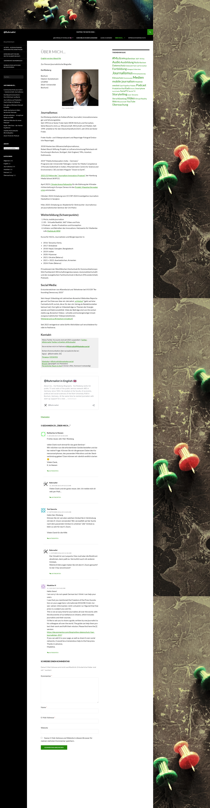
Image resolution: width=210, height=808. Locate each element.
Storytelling (119, 94)
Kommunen (128, 78)
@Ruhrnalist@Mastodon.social (77, 346)
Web (114, 101)
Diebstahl (129, 66)
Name (44, 707)
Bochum (143, 62)
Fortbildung (119, 69)
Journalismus (122, 73)
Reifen (133, 88)
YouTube (131, 101)
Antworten (53, 471)
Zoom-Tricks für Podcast (11, 136)
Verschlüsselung (119, 98)
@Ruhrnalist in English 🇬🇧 (62, 38)
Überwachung (120, 104)
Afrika (142, 59)
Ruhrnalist (53, 550)
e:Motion (79, 301)
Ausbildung (127, 62)
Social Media (116, 91)
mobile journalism (123, 81)
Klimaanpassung (139, 74)
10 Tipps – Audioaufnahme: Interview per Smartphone (13, 48)
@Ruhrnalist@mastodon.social (62, 361)
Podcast (141, 85)
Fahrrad (136, 66)
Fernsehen (143, 66)
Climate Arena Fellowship (61, 184)
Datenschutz (119, 65)
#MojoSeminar (128, 58)
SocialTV (124, 91)
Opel (121, 86)
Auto (136, 62)
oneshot (115, 85)
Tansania (135, 95)
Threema (45, 357)
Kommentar (46, 676)
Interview (137, 69)
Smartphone (140, 88)
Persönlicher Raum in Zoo (52, 366)
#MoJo (117, 58)
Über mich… (119, 38)
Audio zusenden (106, 38)
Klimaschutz (117, 78)
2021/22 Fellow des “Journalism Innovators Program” (63, 175)
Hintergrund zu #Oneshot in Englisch (56, 318)
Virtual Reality (141, 99)
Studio (129, 95)
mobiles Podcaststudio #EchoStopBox (12, 66)
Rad (123, 88)
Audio (116, 62)
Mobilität (139, 82)
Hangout (130, 69)
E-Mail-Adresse (48, 717)
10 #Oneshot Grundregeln (13, 60)
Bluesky (45, 364)
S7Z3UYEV (53, 357)
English (6, 164)
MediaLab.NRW (53, 231)
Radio (128, 88)
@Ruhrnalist (10, 32)
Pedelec (133, 86)
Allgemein (7, 161)
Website (44, 728)
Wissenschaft (122, 102)
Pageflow (126, 86)
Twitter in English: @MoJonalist (63, 342)
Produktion (116, 88)
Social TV (132, 91)
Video (131, 98)
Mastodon (46, 361)
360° (137, 59)
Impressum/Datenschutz (137, 38)
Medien (138, 77)
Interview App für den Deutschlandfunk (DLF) (12, 55)
